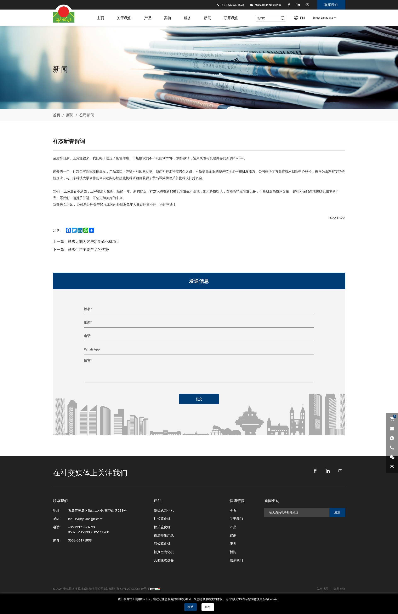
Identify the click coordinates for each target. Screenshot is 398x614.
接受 (190, 607)
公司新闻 (86, 115)
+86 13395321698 (232, 4)
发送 (337, 512)
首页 (56, 115)
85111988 (101, 532)
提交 (199, 399)
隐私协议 (339, 588)
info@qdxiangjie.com (267, 4)
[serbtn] (282, 18)
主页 (100, 18)
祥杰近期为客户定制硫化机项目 (94, 241)
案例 (167, 18)
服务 (187, 18)
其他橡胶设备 (164, 560)
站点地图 (323, 588)
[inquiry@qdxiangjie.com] (392, 428)
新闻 (207, 18)
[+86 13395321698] (392, 447)
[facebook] (289, 5)
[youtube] (307, 5)
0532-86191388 (80, 532)
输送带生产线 (164, 535)
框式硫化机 (162, 527)
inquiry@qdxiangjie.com (85, 519)
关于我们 (124, 18)
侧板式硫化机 (164, 510)
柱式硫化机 (162, 519)
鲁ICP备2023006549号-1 (132, 588)
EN (302, 18)
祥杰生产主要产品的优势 (88, 249)
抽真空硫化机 (164, 552)
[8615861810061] (392, 438)
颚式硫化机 (162, 543)
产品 (148, 18)
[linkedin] (298, 5)
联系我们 (231, 18)
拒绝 (208, 607)
